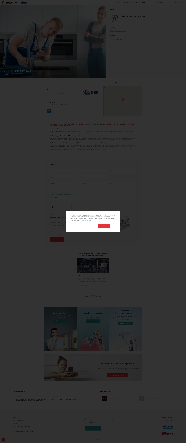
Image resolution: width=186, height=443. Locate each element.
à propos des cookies (86, 220)
